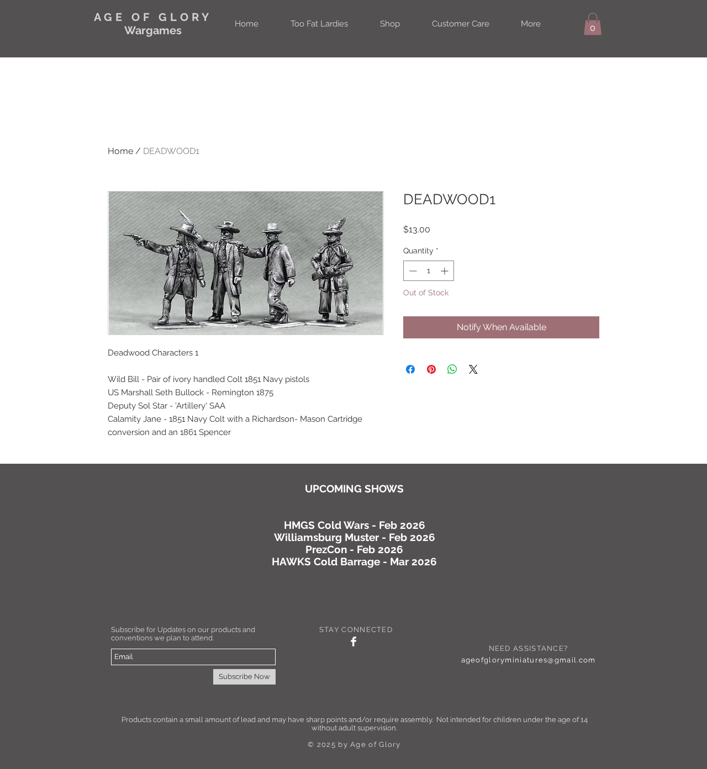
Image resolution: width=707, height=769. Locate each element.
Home (120, 151)
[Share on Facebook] (410, 369)
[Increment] (445, 270)
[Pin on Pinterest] (431, 369)
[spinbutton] (429, 270)
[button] (592, 24)
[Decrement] (412, 270)
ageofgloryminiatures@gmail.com (528, 660)
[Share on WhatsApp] (452, 369)
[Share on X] (473, 369)
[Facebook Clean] (353, 641)
